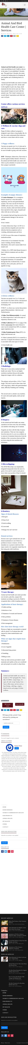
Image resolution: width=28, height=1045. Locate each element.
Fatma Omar (18, 746)
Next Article (19, 704)
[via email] (17, 36)
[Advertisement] (14, 52)
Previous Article (8, 705)
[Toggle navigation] (25, 4)
